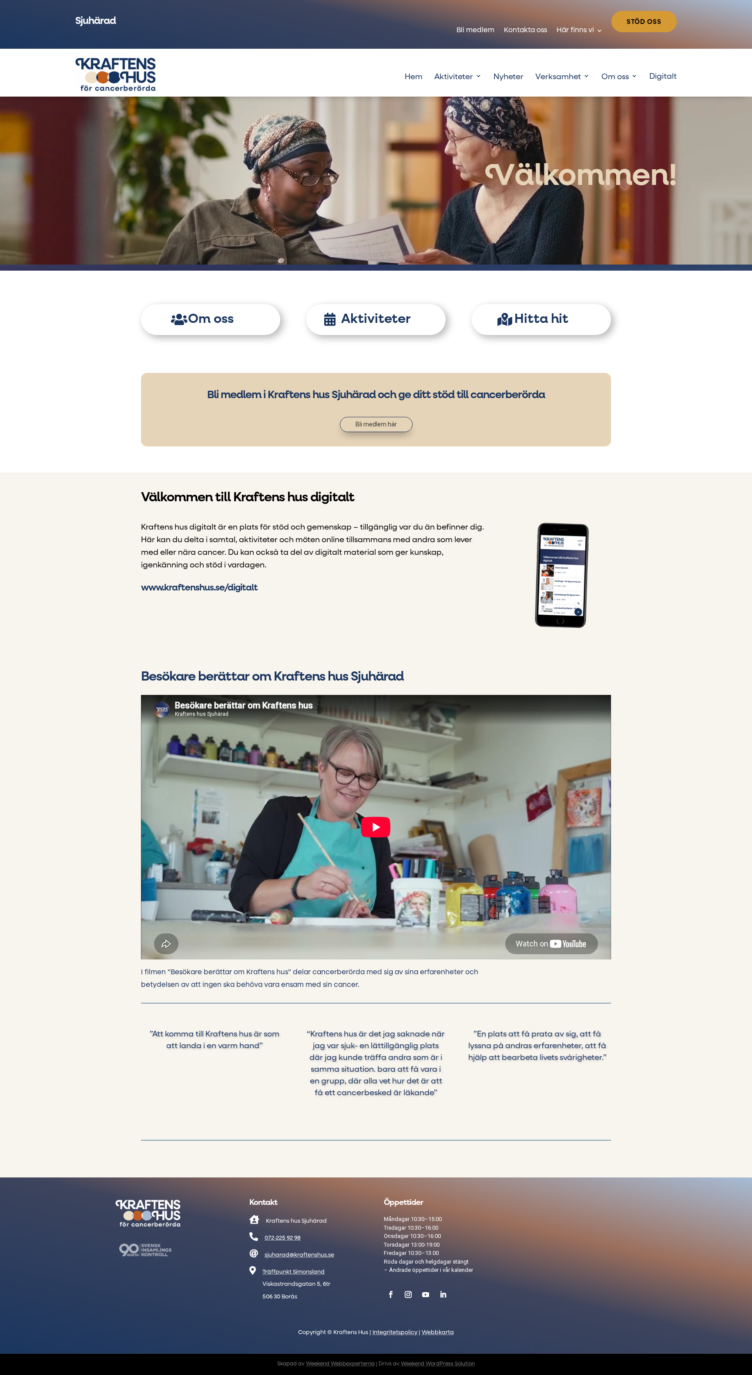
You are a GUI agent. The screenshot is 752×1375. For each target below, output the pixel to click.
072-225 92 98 (283, 1238)
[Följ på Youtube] (426, 1294)
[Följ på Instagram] (408, 1294)
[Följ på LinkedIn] (443, 1294)
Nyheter (509, 77)
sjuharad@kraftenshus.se (299, 1255)
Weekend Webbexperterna (340, 1364)
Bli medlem (475, 30)
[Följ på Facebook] (391, 1294)
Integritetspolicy (395, 1332)
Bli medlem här (376, 424)
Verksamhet (558, 77)
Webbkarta (438, 1332)
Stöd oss (644, 22)
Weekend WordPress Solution (438, 1364)
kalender (462, 1270)
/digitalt (199, 588)
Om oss (615, 77)
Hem (414, 77)
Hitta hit (541, 319)
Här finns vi (575, 30)
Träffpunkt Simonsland (293, 1272)
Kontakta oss (525, 30)
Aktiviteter (453, 77)
